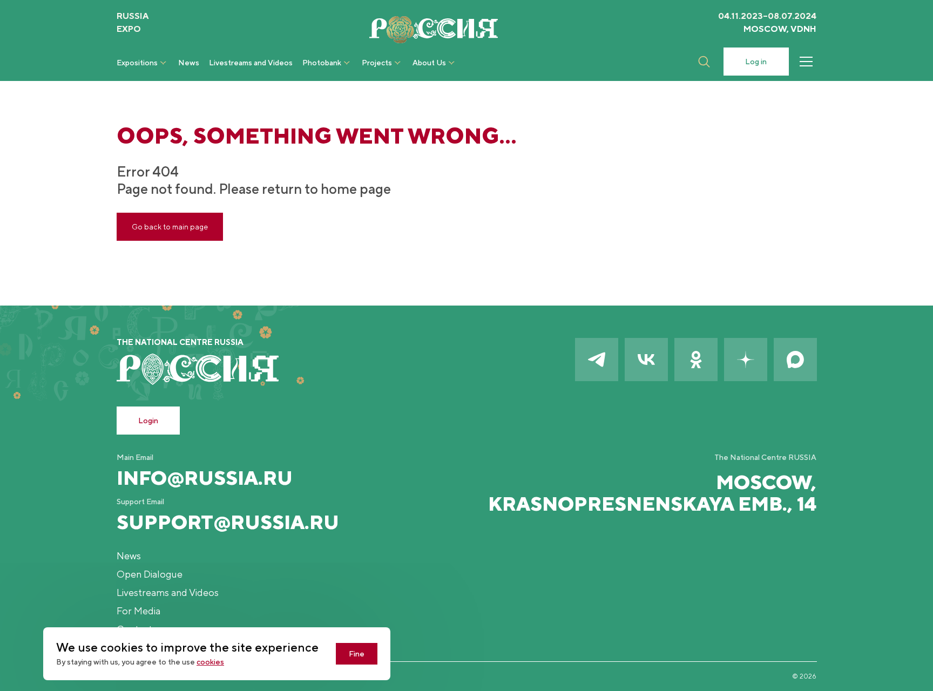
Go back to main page (170, 226)
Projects (377, 62)
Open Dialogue (149, 574)
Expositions (137, 62)
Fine (356, 653)
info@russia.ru (205, 478)
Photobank (321, 62)
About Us (429, 62)
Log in (756, 61)
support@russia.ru (228, 522)
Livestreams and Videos (251, 62)
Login (148, 420)
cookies (210, 662)
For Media (138, 611)
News (188, 62)
